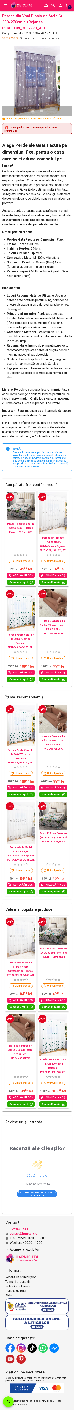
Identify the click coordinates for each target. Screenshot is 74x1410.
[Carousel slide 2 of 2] (41, 111)
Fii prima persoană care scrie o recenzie (37, 1193)
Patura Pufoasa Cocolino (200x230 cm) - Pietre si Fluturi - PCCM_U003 (20, 528)
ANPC (9, 1295)
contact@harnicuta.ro (23, 1233)
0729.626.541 (19, 1229)
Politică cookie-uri (17, 1286)
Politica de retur (15, 1291)
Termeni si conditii (17, 1281)
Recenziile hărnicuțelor (20, 1277)
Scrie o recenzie (48, 38)
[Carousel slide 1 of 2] (32, 111)
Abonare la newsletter (24, 1249)
